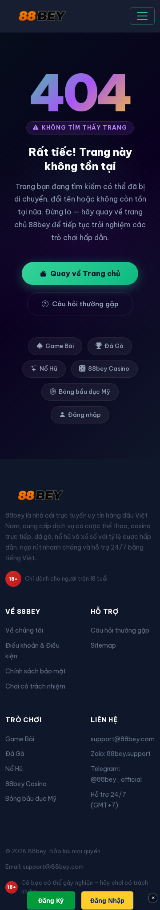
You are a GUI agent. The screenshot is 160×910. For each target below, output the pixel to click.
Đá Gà (114, 346)
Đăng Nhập (107, 900)
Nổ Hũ (48, 368)
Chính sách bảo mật (35, 671)
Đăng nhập (84, 415)
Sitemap (103, 645)
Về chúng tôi (24, 630)
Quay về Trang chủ (85, 273)
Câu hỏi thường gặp (85, 304)
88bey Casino (108, 368)
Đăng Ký (51, 900)
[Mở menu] (142, 16)
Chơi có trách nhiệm (35, 686)
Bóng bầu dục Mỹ (84, 392)
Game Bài (59, 346)
